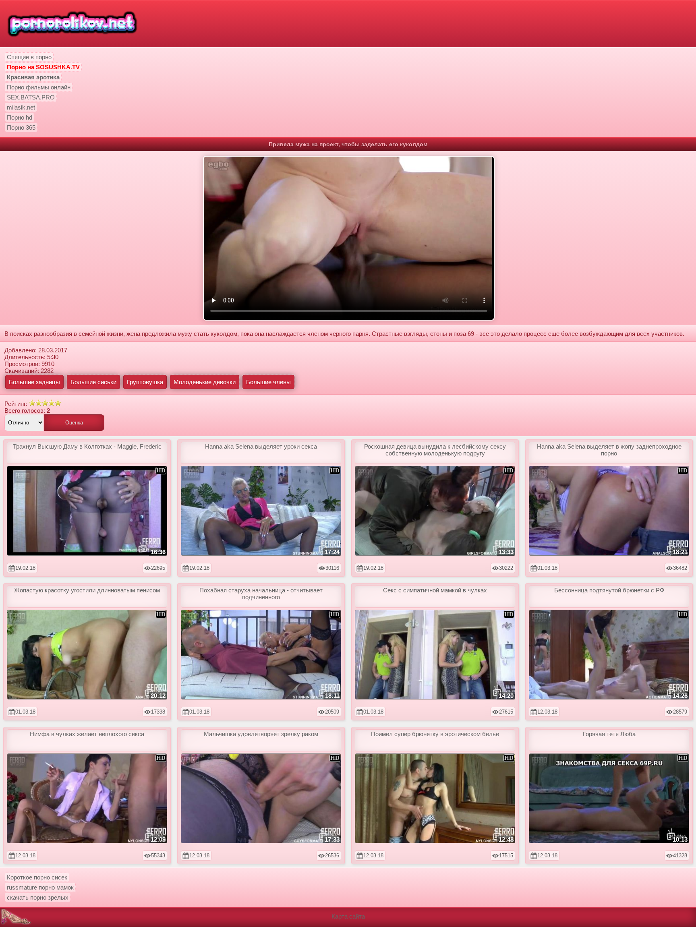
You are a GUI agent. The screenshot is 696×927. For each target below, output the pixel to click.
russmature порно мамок (40, 887)
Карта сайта (348, 916)
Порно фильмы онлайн (38, 87)
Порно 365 (21, 127)
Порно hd (19, 117)
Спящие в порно (29, 57)
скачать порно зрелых (37, 897)
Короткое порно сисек (37, 877)
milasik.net (21, 107)
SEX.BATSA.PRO (31, 97)
